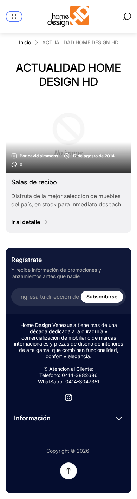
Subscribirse (101, 297)
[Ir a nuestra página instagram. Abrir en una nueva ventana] (68, 397)
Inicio (25, 42)
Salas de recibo (34, 182)
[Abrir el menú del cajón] (14, 16)
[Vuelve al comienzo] (68, 470)
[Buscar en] (127, 16)
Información (32, 418)
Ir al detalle (25, 221)
